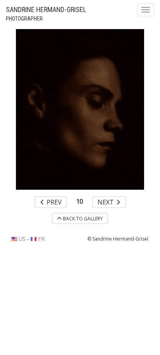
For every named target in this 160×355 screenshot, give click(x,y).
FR (40, 238)
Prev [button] (53, 202)
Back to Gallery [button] (82, 218)
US (21, 238)
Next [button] (106, 202)
